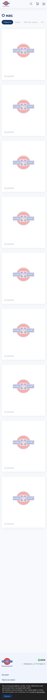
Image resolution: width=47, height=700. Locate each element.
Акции (17, 22)
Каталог (5, 675)
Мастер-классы (31, 22)
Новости (7, 22)
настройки (41, 692)
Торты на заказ (8, 680)
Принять (7, 696)
